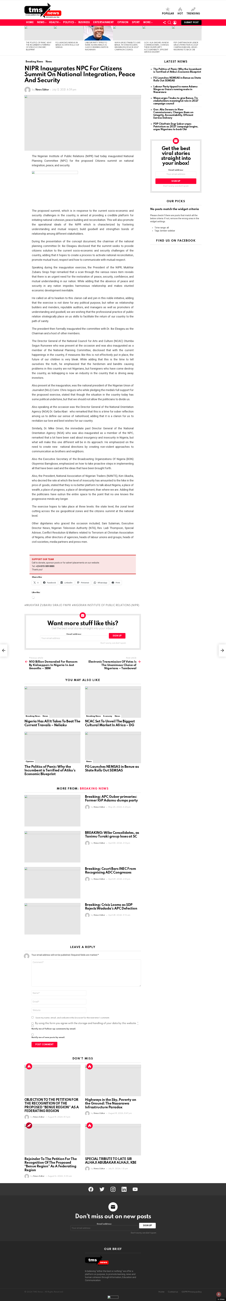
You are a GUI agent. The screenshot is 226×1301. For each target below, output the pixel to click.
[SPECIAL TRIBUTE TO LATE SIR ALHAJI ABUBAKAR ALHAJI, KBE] (113, 1139)
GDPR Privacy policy (192, 1292)
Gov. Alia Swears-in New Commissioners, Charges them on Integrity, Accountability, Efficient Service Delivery (156, 47)
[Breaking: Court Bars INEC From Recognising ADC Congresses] (52, 882)
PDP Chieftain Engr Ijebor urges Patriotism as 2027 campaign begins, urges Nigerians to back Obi (175, 127)
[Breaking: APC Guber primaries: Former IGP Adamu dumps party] (52, 810)
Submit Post (191, 22)
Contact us (173, 1292)
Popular (168, 14)
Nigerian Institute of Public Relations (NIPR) (106, 605)
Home (30, 22)
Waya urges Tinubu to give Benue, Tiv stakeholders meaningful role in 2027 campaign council (175, 101)
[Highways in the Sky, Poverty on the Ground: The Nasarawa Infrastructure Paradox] (113, 1080)
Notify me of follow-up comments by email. (54, 1029)
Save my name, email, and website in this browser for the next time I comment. (73, 1018)
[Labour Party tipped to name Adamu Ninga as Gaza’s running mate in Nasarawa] (98, 33)
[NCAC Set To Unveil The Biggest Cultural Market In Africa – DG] (113, 702)
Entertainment (103, 22)
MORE (147, 22)
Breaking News (33, 716)
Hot (180, 14)
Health (54, 22)
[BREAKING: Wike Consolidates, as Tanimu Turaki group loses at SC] (52, 846)
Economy (107, 716)
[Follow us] (164, 22)
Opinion (122, 22)
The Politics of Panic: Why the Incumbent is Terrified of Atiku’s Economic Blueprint (49, 770)
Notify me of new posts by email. (48, 1037)
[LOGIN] (175, 22)
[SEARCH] (169, 22)
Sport (136, 22)
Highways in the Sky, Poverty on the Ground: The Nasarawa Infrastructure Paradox (110, 1103)
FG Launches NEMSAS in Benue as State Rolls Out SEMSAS (67, 45)
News (40, 22)
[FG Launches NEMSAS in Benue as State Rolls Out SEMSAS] (68, 33)
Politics (68, 22)
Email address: (74, 634)
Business (84, 22)
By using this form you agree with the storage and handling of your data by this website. (86, 1023)
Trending (193, 14)
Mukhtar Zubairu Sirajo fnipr (48, 605)
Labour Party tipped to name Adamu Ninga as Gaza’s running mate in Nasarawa (175, 89)
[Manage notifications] (218, 1294)
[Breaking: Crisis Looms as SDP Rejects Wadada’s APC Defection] (52, 919)
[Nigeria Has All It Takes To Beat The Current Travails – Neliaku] (52, 702)
